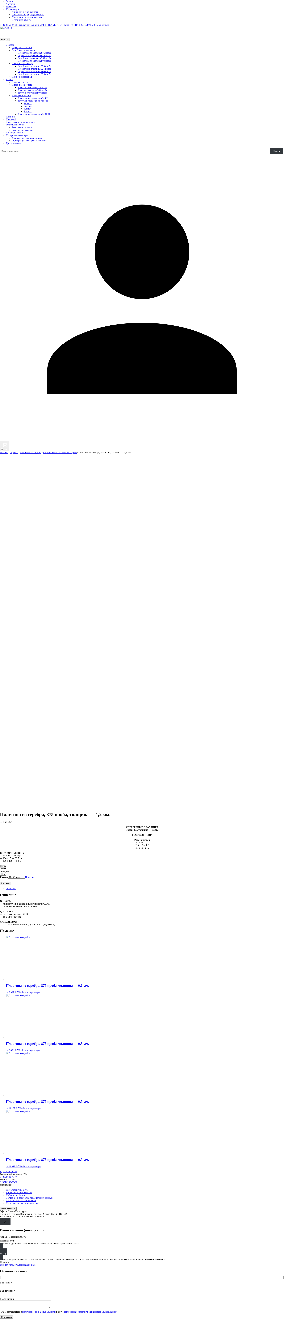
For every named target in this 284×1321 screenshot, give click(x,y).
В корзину (5, 883)
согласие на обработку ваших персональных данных (90, 1312)
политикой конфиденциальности (39, 1312)
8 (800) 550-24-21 (22, 25)
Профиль (31, 1265)
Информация (12, 9)
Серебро (14, 452)
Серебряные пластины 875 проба (60, 452)
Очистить (30, 877)
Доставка (10, 4)
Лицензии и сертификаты (25, 12)
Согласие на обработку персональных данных (29, 1198)
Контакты (11, 6)
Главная (4, 452)
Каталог (4, 40)
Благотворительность (17, 1190)
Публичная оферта (21, 20)
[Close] (5, 1221)
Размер (4, 877)
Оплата (9, 1)
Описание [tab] (11, 888)
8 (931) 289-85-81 (94, 25)
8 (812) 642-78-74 (61, 25)
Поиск (276, 151)
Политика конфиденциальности (28, 14)
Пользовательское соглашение (27, 17)
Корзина (21, 1265)
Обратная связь (8, 1208)
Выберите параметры (29, 992)
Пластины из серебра (30, 452)
